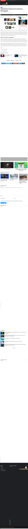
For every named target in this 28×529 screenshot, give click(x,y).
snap (20, 60)
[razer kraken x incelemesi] (14, 528)
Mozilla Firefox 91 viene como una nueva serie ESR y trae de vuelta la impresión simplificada (5, 180)
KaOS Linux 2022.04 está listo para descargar (13, 179)
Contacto (2, 468)
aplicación (8, 60)
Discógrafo (12, 60)
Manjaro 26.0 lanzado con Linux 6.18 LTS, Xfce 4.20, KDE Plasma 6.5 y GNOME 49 (23, 56)
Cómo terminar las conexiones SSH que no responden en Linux (12, 338)
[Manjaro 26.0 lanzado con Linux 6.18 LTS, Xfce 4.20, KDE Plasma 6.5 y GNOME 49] (16, 55)
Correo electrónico (3, 198)
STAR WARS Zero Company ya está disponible (10, 0)
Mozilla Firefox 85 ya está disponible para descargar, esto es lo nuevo (13, 341)
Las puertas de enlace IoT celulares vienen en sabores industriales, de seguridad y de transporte (23, 182)
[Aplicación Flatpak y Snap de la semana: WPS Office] (2, 55)
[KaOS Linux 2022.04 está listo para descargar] (14, 176)
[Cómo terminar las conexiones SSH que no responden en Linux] (2, 339)
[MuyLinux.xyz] (5, 3)
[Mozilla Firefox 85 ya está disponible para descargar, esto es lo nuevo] (2, 342)
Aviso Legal (2, 467)
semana (17, 60)
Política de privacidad (3, 470)
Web (15, 198)
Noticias (1, 7)
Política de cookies (3, 469)
